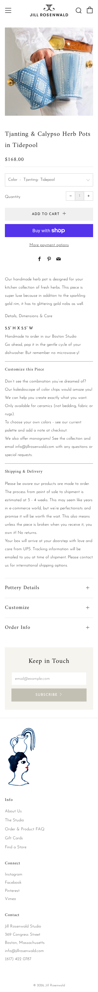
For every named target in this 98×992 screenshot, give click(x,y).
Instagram (13, 874)
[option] (49, 71)
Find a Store (15, 847)
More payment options (49, 245)
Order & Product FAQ (24, 829)
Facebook (13, 883)
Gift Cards (14, 838)
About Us (13, 811)
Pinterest (12, 891)
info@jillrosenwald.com (34, 447)
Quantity (12, 197)
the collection (71, 439)
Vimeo (10, 899)
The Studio (14, 820)
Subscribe (46, 695)
